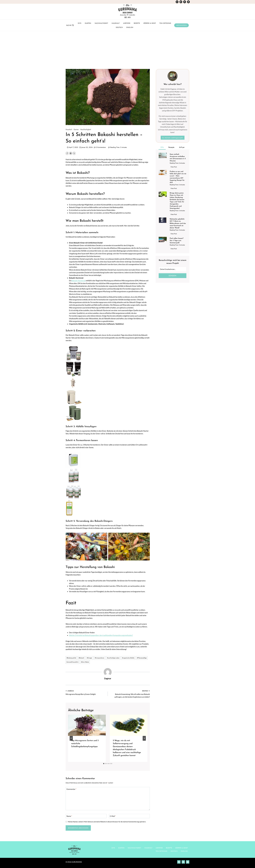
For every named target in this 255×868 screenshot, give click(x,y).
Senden (172, 275)
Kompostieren (99, 658)
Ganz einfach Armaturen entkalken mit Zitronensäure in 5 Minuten (178, 158)
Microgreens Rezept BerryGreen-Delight (81, 692)
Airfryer (126, 23)
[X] (74, 153)
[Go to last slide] (71, 738)
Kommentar (71, 789)
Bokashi (81, 658)
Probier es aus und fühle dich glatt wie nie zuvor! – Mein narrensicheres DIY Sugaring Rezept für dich (178, 177)
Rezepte (137, 23)
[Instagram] (188, 1)
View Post (174, 167)
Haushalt (116, 23)
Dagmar (107, 678)
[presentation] (87, 725)
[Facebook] (184, 1)
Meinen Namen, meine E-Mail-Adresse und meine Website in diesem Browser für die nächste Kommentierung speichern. (107, 822)
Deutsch (119, 27)
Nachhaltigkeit (101, 23)
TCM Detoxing (165, 23)
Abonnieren (181, 25)
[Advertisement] (127, 46)
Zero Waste (85, 662)
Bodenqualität (71, 658)
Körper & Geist (150, 23)
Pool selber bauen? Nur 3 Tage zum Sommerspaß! (176, 241)
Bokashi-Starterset (78, 281)
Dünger (89, 658)
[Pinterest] (177, 1)
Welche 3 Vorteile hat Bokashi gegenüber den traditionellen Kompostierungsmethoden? (101, 635)
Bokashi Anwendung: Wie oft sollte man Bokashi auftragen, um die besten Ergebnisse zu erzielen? (132, 694)
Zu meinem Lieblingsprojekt (172, 138)
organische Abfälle (128, 658)
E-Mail (113, 816)
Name (69, 816)
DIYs (79, 23)
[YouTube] (180, 1)
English (129, 27)
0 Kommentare (101, 147)
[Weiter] (144, 738)
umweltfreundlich (72, 662)
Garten (88, 23)
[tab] (103, 763)
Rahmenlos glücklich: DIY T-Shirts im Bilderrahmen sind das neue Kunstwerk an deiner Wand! (178, 223)
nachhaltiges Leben (113, 658)
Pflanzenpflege (142, 658)
